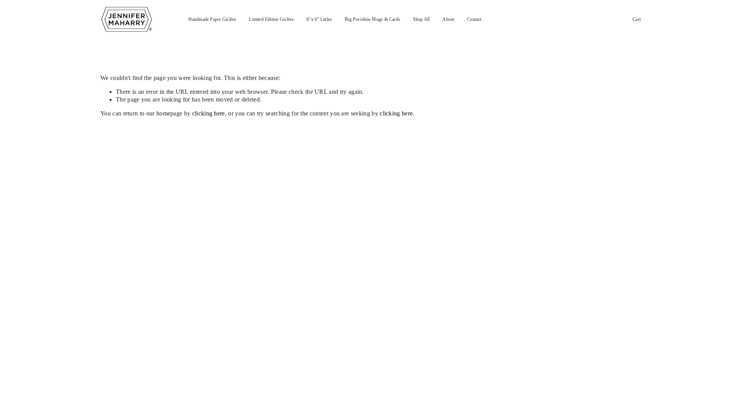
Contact (474, 19)
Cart (637, 19)
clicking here (208, 113)
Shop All (421, 19)
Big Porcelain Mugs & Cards (372, 19)
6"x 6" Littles (319, 19)
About (448, 19)
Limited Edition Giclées (271, 19)
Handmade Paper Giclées (212, 19)
